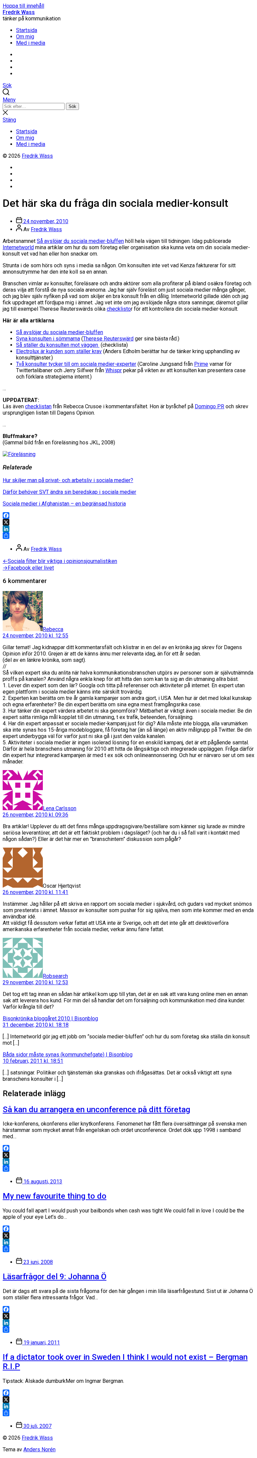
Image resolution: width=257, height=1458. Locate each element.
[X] (128, 522)
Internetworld (18, 247)
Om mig (25, 36)
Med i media (30, 43)
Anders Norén (39, 1449)
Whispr (113, 370)
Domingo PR (209, 406)
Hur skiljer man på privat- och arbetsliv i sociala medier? (68, 480)
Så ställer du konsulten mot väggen (57, 345)
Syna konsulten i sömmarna (48, 338)
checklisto (119, 309)
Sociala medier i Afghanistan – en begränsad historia (64, 503)
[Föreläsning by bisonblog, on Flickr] (19, 454)
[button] (128, 100)
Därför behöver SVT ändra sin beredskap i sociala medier (69, 492)
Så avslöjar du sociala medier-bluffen (80, 241)
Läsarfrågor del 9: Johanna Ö (54, 1276)
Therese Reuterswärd (108, 338)
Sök (72, 106)
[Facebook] (128, 515)
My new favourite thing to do (54, 1196)
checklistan (38, 406)
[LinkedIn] (128, 529)
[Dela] (128, 535)
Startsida (26, 30)
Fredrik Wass (19, 12)
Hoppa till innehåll (23, 6)
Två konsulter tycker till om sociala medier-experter (76, 364)
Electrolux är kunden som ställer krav (59, 351)
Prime (201, 364)
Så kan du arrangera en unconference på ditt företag (96, 1109)
